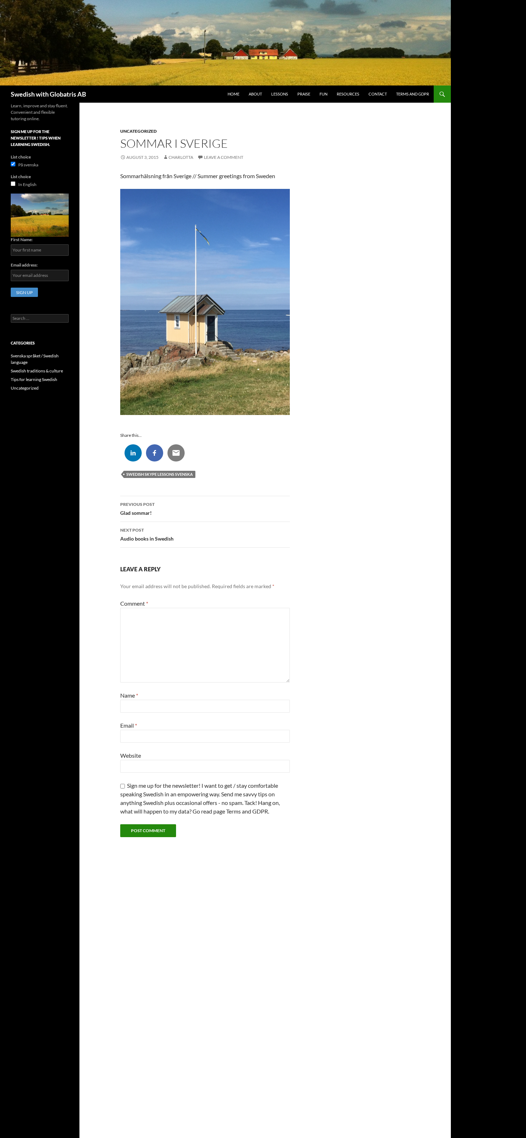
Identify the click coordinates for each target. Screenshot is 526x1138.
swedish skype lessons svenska (159, 474)
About (255, 94)
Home (233, 94)
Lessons (279, 94)
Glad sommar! (137, 509)
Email (128, 725)
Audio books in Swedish (147, 534)
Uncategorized (138, 131)
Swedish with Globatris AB (48, 94)
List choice (21, 157)
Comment (134, 603)
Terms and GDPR (412, 94)
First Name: (22, 239)
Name (129, 695)
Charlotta (181, 157)
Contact (378, 94)
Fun (323, 94)
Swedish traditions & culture (37, 370)
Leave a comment (223, 157)
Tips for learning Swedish (34, 379)
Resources (348, 94)
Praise (303, 94)
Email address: (24, 265)
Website (130, 755)
